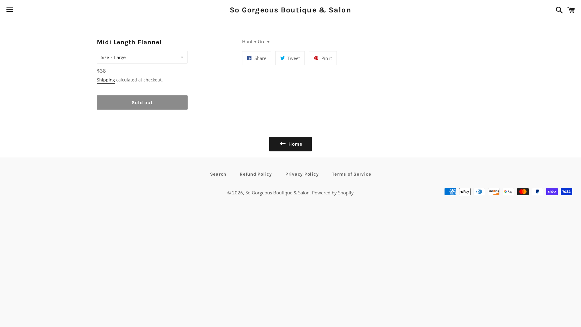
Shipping (106, 80)
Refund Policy (256, 174)
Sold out (142, 102)
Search (218, 174)
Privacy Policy (302, 174)
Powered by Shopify (333, 193)
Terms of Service (351, 174)
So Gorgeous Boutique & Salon (290, 9)
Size (105, 57)
